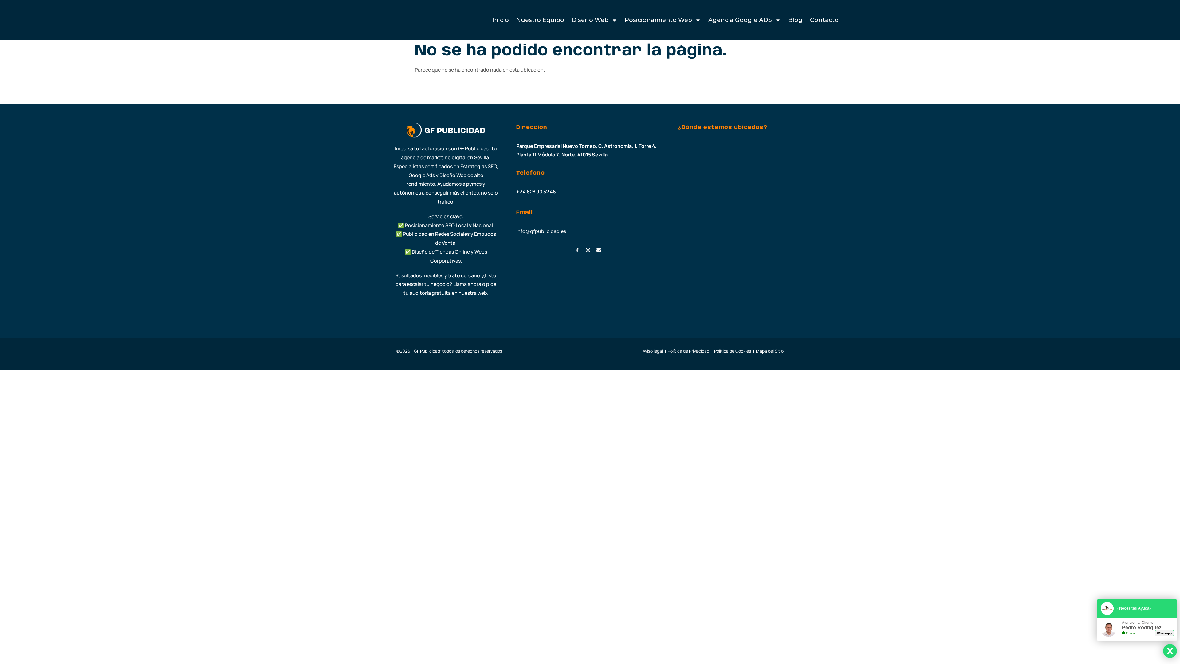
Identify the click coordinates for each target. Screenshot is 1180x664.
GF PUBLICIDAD (455, 131)
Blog (795, 19)
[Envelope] (598, 250)
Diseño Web (590, 19)
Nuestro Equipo (540, 19)
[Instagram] (588, 250)
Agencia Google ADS (740, 19)
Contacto (824, 19)
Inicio (500, 19)
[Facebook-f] (577, 250)
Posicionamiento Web (658, 19)
